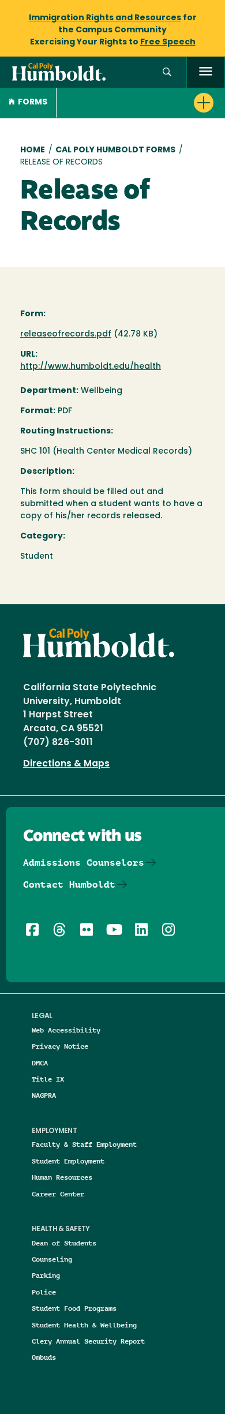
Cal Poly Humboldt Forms (115, 150)
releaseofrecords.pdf (65, 334)
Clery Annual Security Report (88, 1341)
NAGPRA (44, 1095)
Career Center (58, 1193)
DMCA (40, 1062)
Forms (32, 102)
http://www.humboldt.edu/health (90, 366)
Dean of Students (64, 1243)
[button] (167, 72)
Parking (46, 1275)
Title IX (48, 1079)
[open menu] (205, 72)
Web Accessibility (66, 1030)
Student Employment (68, 1161)
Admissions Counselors (83, 862)
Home (32, 150)
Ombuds (44, 1357)
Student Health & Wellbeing (84, 1325)
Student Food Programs (74, 1308)
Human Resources (62, 1177)
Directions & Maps (66, 764)
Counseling (52, 1259)
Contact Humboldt (69, 884)
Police (44, 1292)
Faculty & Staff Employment (84, 1144)
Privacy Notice (60, 1046)
